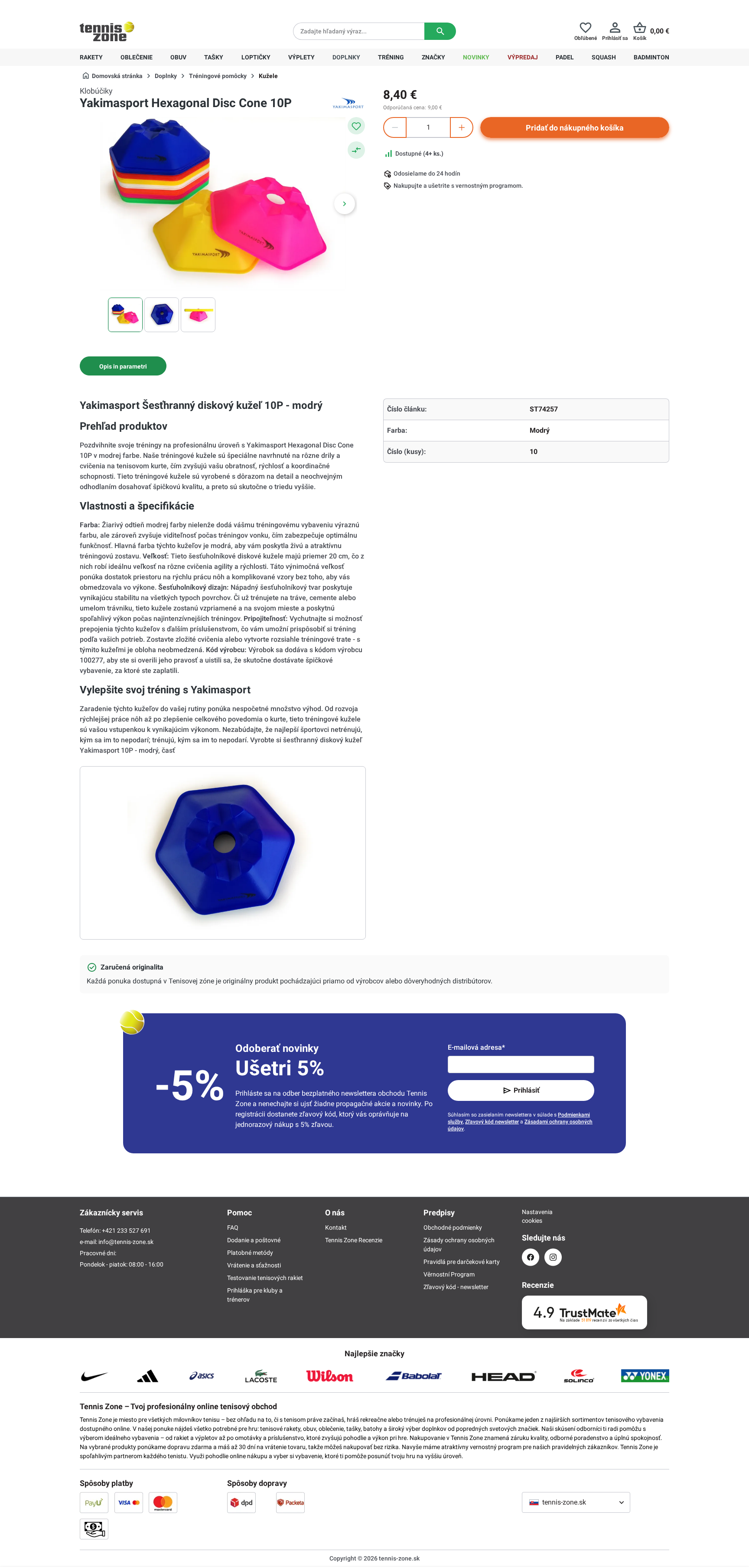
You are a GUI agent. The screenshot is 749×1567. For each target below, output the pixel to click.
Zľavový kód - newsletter (455, 1286)
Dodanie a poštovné (253, 1240)
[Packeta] (290, 1502)
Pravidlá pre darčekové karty (461, 1261)
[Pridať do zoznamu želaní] (356, 125)
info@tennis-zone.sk (125, 1241)
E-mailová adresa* (476, 1047)
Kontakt (336, 1227)
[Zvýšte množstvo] (461, 127)
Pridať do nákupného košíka (575, 127)
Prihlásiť (527, 1090)
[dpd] (241, 1502)
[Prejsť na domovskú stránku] (107, 31)
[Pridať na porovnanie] (356, 150)
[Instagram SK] (553, 1257)
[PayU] (94, 1502)
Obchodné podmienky (452, 1227)
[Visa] (128, 1502)
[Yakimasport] (348, 103)
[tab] (123, 365)
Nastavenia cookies (530, 1216)
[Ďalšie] (344, 203)
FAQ (232, 1227)
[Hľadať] (440, 31)
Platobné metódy (250, 1252)
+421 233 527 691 (138, 6)
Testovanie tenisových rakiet (265, 1277)
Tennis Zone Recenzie (353, 1240)
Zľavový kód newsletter (492, 1122)
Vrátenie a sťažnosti (254, 1265)
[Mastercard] (163, 1502)
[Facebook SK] (530, 1257)
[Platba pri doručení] (94, 1528)
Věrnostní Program (449, 1274)
